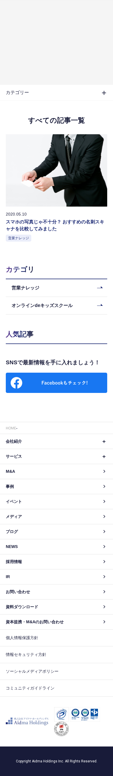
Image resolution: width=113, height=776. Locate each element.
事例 (10, 486)
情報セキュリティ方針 (26, 654)
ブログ (12, 531)
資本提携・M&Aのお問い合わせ (35, 621)
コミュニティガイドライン (30, 688)
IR (8, 576)
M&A (10, 471)
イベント (14, 501)
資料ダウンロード (22, 606)
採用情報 (14, 561)
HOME (11, 428)
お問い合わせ (18, 591)
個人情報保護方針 (22, 637)
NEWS (12, 546)
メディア (14, 516)
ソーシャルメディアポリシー (32, 671)
